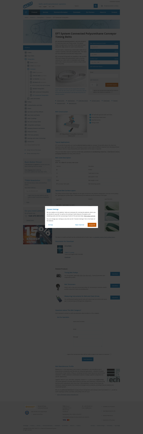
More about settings (89, 216)
